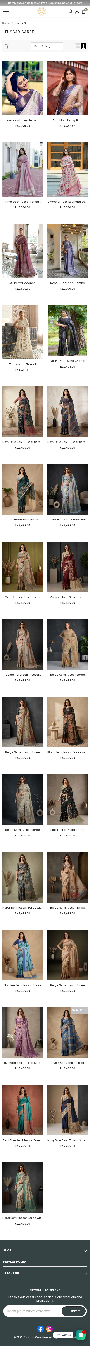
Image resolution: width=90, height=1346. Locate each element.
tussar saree (23, 23)
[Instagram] (49, 1328)
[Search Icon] (71, 12)
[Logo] (41, 11)
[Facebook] (40, 1328)
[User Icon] (77, 12)
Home (6, 23)
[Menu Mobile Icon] (6, 11)
